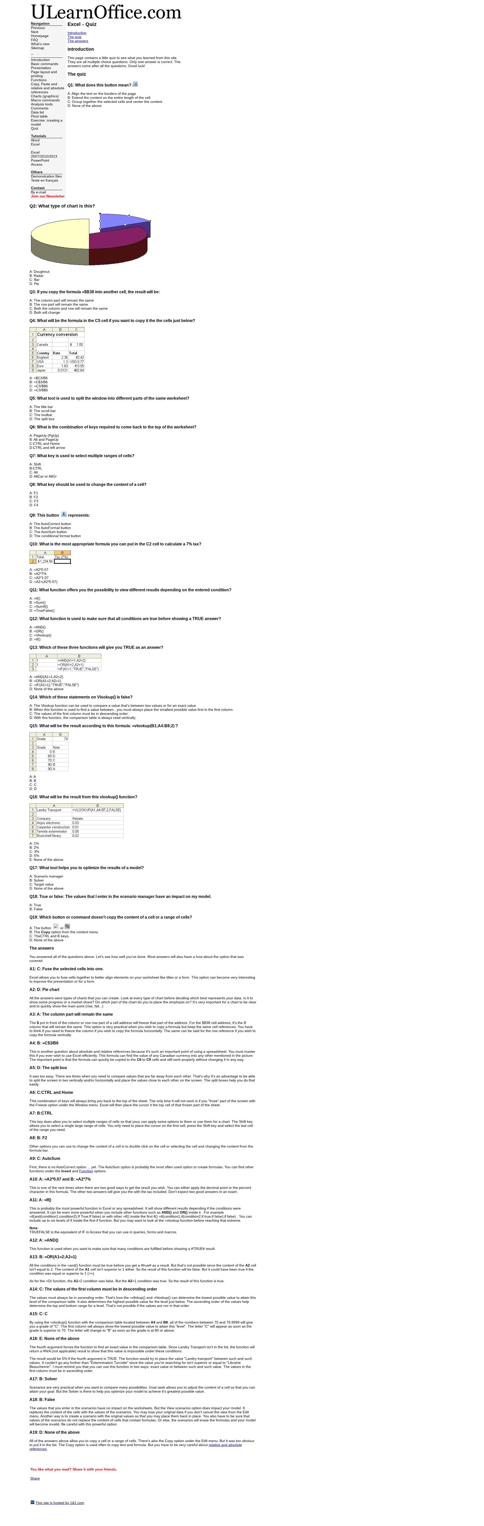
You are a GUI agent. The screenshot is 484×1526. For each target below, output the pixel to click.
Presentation (41, 68)
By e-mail (38, 192)
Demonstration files (46, 176)
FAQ (34, 40)
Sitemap (37, 48)
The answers (78, 41)
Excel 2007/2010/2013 (44, 154)
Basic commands (44, 64)
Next (34, 32)
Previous (38, 28)
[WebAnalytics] (39, 1495)
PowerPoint (40, 160)
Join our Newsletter (48, 196)
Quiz (34, 128)
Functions (39, 80)
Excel (35, 144)
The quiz (74, 37)
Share (35, 1478)
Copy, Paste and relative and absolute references (47, 88)
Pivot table (39, 116)
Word (35, 140)
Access (36, 164)
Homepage (40, 36)
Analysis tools (42, 104)
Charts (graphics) (45, 96)
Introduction (40, 60)
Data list (37, 112)
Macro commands (45, 100)
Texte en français (44, 180)
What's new (40, 44)
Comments (39, 108)
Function (86, 1171)
